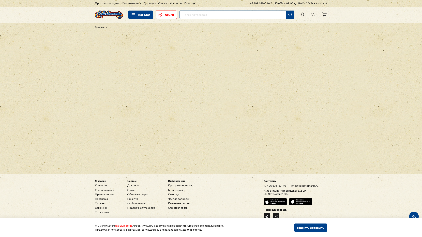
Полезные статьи (179, 203)
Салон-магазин (131, 3)
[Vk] (276, 216)
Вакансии (101, 207)
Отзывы (100, 203)
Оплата (162, 3)
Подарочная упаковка (141, 207)
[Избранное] (313, 14)
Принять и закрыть (310, 227)
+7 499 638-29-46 (261, 3)
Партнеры (101, 198)
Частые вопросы (178, 198)
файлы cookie (123, 225)
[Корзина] (324, 14)
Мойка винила (136, 203)
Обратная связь (178, 207)
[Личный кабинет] (302, 14)
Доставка (150, 3)
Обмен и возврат (137, 194)
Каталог (144, 14)
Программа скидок (107, 3)
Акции (169, 14)
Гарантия (132, 198)
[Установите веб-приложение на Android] (300, 201)
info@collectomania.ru (304, 185)
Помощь (190, 3)
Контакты (176, 3)
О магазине (102, 212)
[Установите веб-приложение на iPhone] (275, 201)
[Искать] (290, 15)
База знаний (175, 189)
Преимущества (104, 194)
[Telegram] (267, 216)
